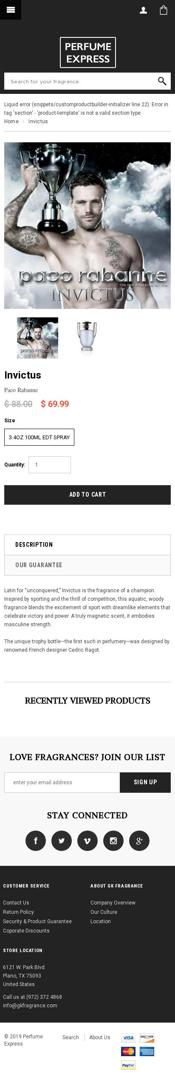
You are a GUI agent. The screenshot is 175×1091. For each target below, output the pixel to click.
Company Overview (112, 903)
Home (11, 121)
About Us (99, 1037)
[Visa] (128, 1037)
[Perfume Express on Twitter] (59, 840)
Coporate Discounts (26, 931)
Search (70, 1037)
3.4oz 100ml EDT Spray (39, 437)
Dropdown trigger (143, 10)
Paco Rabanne (21, 390)
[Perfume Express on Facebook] (35, 840)
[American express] (147, 1051)
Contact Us (16, 903)
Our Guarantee (38, 565)
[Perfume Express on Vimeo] (85, 840)
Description (34, 544)
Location (100, 921)
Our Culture (103, 912)
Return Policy (18, 912)
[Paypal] (128, 1065)
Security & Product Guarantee (37, 921)
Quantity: (14, 465)
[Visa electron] (147, 1037)
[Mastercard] (128, 1051)
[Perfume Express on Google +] (137, 840)
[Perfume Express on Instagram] (111, 840)
